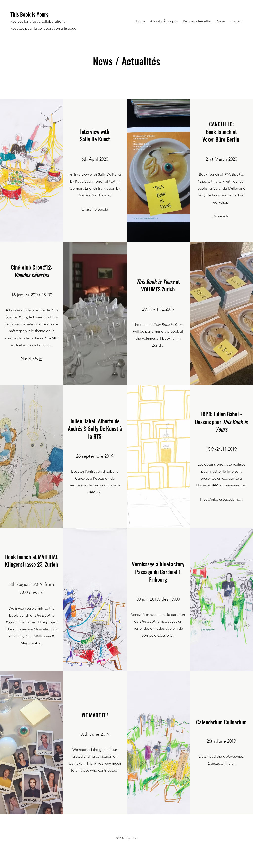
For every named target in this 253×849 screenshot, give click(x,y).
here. (230, 763)
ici (40, 358)
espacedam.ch (231, 499)
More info (221, 216)
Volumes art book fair (159, 338)
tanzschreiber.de (95, 209)
